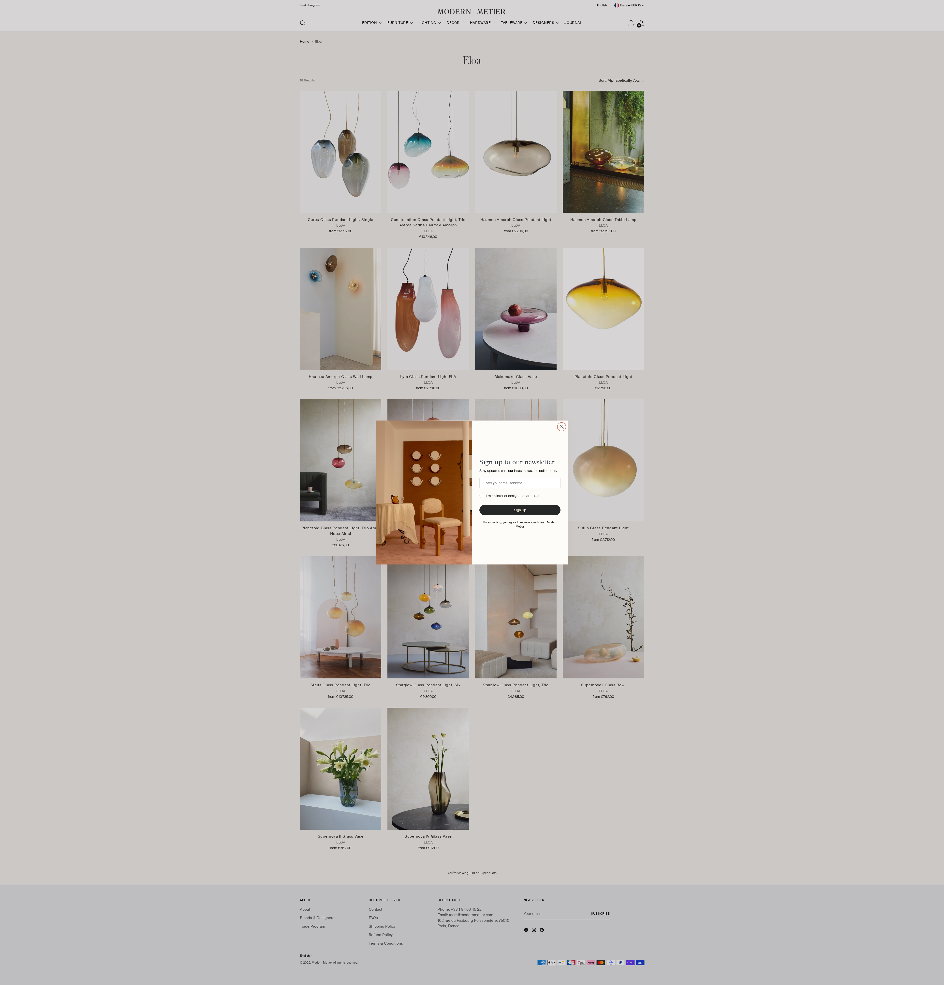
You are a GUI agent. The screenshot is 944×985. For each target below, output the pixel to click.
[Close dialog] (561, 426)
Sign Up (520, 510)
